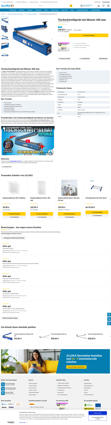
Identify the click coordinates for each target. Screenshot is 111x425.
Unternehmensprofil (88, 385)
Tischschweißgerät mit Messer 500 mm (23, 335)
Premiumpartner (32, 394)
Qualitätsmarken (88, 383)
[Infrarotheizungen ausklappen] (89, 10)
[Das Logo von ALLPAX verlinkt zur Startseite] (7, 5)
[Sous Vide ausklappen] (68, 10)
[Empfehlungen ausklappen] (101, 10)
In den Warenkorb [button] (15, 214)
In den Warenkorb (89, 35)
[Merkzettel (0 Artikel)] (103, 5)
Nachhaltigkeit (87, 388)
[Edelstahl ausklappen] (42, 10)
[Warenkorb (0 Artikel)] (108, 5)
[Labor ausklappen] (75, 10)
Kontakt (86, 390)
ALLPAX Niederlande (88, 394)
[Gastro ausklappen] (49, 10)
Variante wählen (97, 212)
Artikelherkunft (7, 166)
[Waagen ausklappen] (33, 10)
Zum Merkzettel (85, 58)
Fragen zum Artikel (65, 58)
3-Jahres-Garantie (33, 385)
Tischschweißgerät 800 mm (95, 334)
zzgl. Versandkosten (65, 31)
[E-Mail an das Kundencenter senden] (109, 323)
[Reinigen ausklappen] (25, 10)
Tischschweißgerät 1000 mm (58, 334)
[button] (32, 39)
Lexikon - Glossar (33, 390)
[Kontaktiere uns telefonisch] (109, 315)
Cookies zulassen (98, 413)
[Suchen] (71, 5)
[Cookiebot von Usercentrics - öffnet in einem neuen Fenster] (11, 422)
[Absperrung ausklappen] (59, 10)
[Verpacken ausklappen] (17, 10)
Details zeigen (22, 422)
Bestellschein (104, 58)
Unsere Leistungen (33, 383)
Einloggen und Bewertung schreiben (14, 238)
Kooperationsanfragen (34, 392)
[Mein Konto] (98, 5)
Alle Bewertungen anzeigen (10, 318)
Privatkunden (97, 2)
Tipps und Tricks (32, 388)
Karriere (85, 392)
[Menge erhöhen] (65, 35)
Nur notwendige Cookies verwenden (97, 418)
